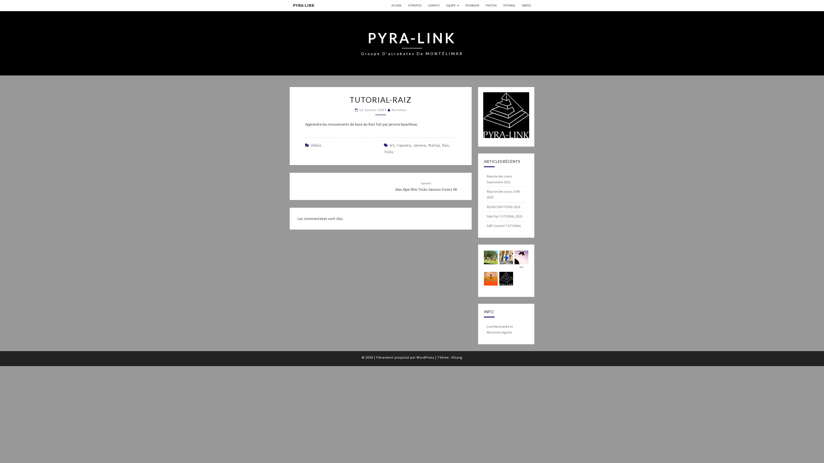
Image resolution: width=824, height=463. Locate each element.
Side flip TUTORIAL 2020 (504, 216)
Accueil (396, 5)
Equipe (451, 5)
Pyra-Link (303, 5)
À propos (415, 5)
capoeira (404, 145)
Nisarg (456, 357)
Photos (491, 5)
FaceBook (472, 5)
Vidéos (526, 5)
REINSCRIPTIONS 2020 (503, 207)
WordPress (425, 357)
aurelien (399, 110)
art (391, 145)
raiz (445, 145)
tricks (389, 151)
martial (433, 145)
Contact (434, 5)
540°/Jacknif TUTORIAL (504, 226)
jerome (419, 145)
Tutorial (509, 5)
